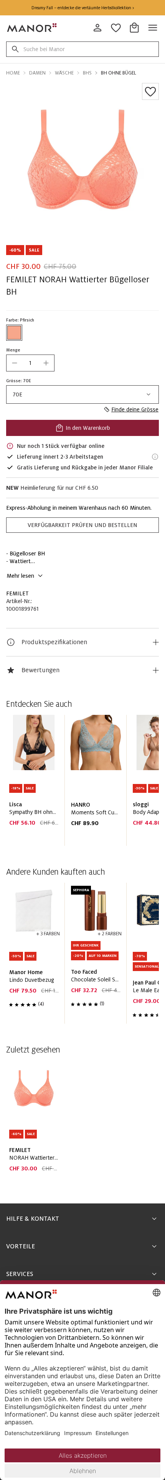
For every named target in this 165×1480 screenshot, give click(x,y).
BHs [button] (87, 73)
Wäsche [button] (64, 73)
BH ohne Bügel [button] (118, 73)
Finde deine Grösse (134, 409)
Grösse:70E (18, 380)
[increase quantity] (46, 363)
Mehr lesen (20, 576)
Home (13, 73)
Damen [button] (37, 73)
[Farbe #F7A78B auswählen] (14, 333)
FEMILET (17, 593)
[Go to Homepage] (32, 28)
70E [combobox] (17, 394)
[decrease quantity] (15, 363)
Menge (13, 350)
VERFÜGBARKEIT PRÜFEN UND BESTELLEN (82, 525)
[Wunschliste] (150, 91)
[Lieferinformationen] (155, 457)
